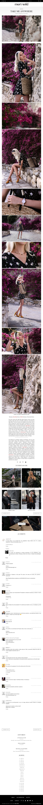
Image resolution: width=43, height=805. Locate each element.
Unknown (8, 561)
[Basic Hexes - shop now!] (21, 530)
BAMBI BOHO (8, 700)
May (21, 775)
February (21, 779)
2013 (21, 789)
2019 (21, 761)
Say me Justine (9, 619)
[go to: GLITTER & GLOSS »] (31, 487)
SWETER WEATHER (31, 510)
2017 (21, 783)
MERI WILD (11, 550)
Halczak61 (8, 611)
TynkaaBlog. (8, 685)
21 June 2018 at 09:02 (35, 584)
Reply (7, 546)
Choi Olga (8, 664)
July (21, 772)
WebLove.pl (38, 803)
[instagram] (3, 1)
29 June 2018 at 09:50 (35, 701)
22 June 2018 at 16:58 (35, 656)
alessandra (8, 692)
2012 (21, 790)
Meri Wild (17, 803)
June (21, 773)
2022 (22, 758)
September (21, 769)
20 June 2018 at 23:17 (35, 539)
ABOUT (13, 797)
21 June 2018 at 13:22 (35, 620)
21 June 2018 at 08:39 (35, 573)
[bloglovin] (30, 800)
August (21, 770)
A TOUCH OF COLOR (21, 737)
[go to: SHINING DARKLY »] (11, 508)
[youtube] (27, 800)
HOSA (21, 416)
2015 (21, 786)
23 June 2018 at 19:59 (35, 678)
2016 (21, 784)
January (21, 781)
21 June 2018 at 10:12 (35, 591)
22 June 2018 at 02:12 (35, 638)
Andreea (7, 627)
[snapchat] (25, 800)
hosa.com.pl (23, 432)
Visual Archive (21, 743)
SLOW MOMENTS (11, 488)
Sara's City (8, 590)
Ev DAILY (8, 583)
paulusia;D (8, 677)
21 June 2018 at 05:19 (35, 562)
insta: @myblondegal (11, 671)
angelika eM (8, 539)
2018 (21, 763)
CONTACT (17, 800)
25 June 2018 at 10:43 (35, 692)
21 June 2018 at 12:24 (34, 551)
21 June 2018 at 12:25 (35, 611)
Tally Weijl (15, 416)
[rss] (32, 800)
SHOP (11, 800)
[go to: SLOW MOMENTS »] (11, 487)
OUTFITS (21, 8)
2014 (21, 787)
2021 (22, 760)
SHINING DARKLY (11, 510)
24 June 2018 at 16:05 (35, 685)
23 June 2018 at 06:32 (35, 664)
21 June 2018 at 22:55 (35, 627)
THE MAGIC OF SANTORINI (21, 748)
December (21, 764)
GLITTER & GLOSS (31, 488)
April (21, 776)
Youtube (8, 672)
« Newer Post (6, 513)
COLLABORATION (20, 797)
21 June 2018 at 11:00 (35, 603)
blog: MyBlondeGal (10, 669)
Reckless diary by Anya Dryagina (12, 637)
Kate (7, 656)
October (21, 767)
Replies (7, 548)
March (21, 778)
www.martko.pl (10, 544)
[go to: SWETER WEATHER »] (31, 508)
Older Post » (37, 513)
